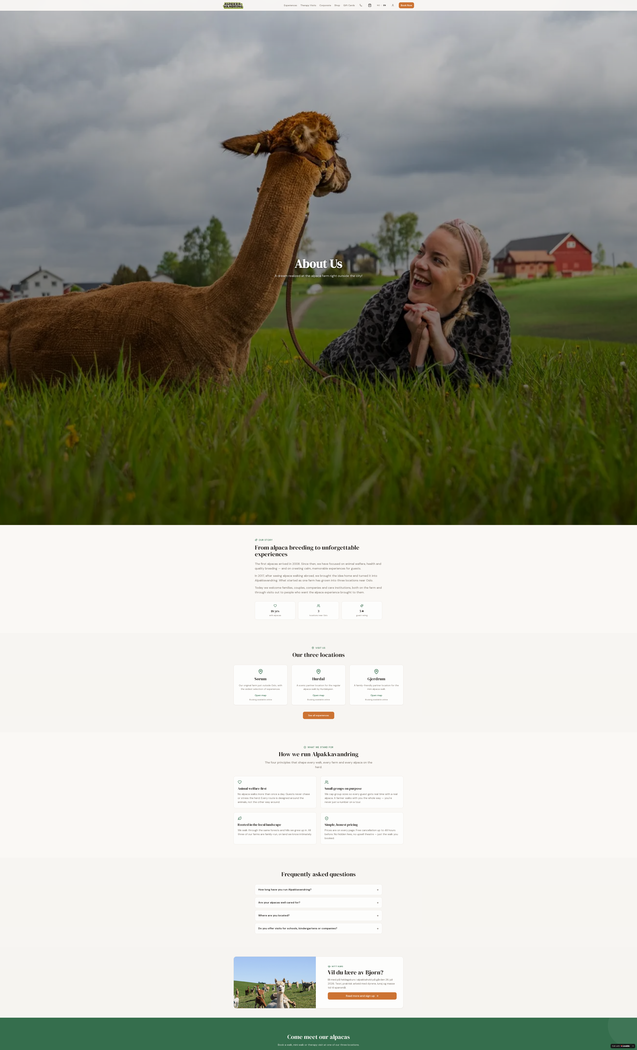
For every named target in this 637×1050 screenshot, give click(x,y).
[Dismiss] (633, 1046)
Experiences (290, 5)
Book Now (406, 5)
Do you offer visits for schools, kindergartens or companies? (318, 928)
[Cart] (370, 5)
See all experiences (318, 715)
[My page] (392, 5)
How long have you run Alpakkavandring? (318, 890)
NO (378, 5)
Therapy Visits (308, 5)
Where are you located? (318, 916)
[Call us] (360, 5)
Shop (337, 5)
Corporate (325, 5)
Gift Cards (349, 5)
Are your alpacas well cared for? (318, 903)
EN (384, 5)
